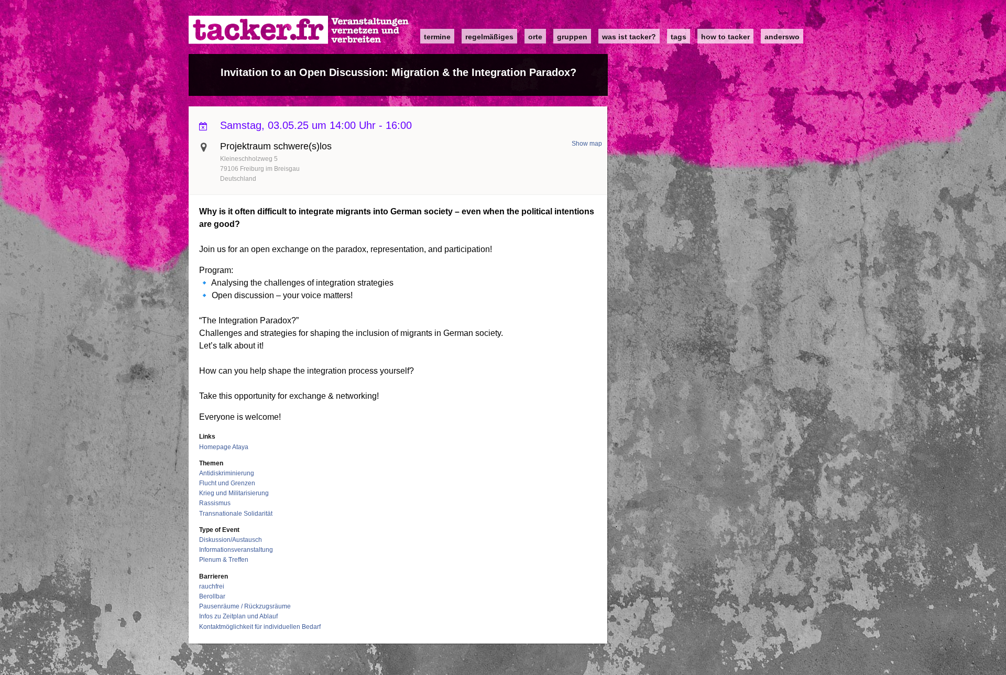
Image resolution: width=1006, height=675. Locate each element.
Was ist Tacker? (629, 36)
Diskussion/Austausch (230, 539)
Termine (437, 36)
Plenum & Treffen (223, 559)
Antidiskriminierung (226, 473)
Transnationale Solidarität (235, 513)
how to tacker (725, 36)
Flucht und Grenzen (227, 483)
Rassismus (215, 503)
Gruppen (572, 36)
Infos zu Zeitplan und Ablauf (238, 616)
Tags (678, 36)
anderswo (782, 36)
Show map (587, 143)
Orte (535, 36)
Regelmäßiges (489, 36)
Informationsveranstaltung (236, 549)
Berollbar (212, 596)
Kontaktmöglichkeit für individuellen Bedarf (260, 626)
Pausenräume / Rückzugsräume (245, 606)
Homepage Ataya (223, 447)
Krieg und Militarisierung (234, 493)
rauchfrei (211, 586)
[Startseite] (299, 30)
